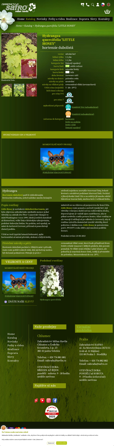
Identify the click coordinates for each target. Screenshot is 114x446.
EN (108, 4)
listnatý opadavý (72, 127)
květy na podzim (72, 122)
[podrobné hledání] (82, 4)
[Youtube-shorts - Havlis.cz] (36, 402)
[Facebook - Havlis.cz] (55, 402)
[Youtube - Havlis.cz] (42, 402)
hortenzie (69, 119)
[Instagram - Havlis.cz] (49, 402)
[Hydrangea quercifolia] (51, 281)
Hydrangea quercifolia (50, 299)
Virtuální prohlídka (84, 328)
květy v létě (70, 124)
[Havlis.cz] (18, 8)
